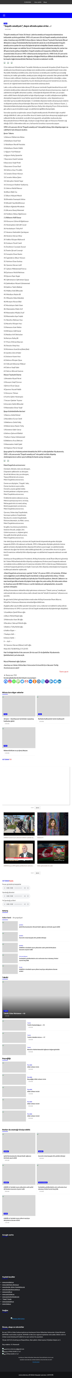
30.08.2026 (7, 1160)
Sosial (20, 967)
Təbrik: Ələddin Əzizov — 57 (36, 1037)
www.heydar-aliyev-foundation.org (13, 1287)
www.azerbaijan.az (8, 1294)
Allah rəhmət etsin (33, 1067)
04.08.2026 (30, 1069)
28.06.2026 (30, 1081)
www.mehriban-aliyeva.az (10, 1285)
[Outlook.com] (51, 681)
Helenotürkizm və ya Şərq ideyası (16, 750)
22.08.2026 (7, 1016)
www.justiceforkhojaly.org (10, 1297)
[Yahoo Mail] (47, 681)
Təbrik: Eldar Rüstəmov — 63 (14, 1013)
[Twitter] (22, 681)
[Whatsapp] (14, 681)
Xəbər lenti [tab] (6, 917)
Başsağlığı (29, 1064)
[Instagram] (10, 681)
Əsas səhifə (37, 2)
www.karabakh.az (8, 1301)
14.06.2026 (30, 1093)
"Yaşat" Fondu (6, 1299)
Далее (37, 807)
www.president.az (8, 1282)
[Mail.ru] (39, 681)
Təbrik (6, 1011)
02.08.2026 (30, 1051)
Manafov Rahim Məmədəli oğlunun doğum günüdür (43, 1049)
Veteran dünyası (23, 956)
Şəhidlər (21, 924)
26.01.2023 (8, 29)
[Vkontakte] (30, 681)
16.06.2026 (41, 721)
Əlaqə (45, 2)
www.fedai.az (6, 1304)
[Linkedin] (59, 681)
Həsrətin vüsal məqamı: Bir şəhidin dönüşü (32, 938)
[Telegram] (55, 681)
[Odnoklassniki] (34, 681)
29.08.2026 (41, 1158)
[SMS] (18, 681)
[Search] (67, 15)
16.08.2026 (30, 1027)
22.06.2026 (7, 723)
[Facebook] (6, 681)
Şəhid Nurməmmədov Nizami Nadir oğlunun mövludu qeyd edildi (39, 927)
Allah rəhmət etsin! (33, 1091)
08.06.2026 (30, 1106)
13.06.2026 (7, 753)
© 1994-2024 (36, 1362)
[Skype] (43, 681)
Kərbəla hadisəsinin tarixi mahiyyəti (51, 719)
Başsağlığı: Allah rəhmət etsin (36, 1079)
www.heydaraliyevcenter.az (11, 1289)
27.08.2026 (41, 1191)
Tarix (5, 23)
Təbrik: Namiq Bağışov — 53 (36, 1025)
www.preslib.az (7, 1292)
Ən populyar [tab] (18, 917)
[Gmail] (26, 681)
